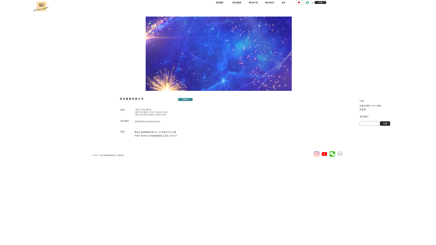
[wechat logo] (332, 154)
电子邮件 (364, 117)
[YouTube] (324, 154)
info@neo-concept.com (147, 121)
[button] (320, 2)
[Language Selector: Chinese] (300, 2)
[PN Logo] (340, 154)
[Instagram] (316, 154)
